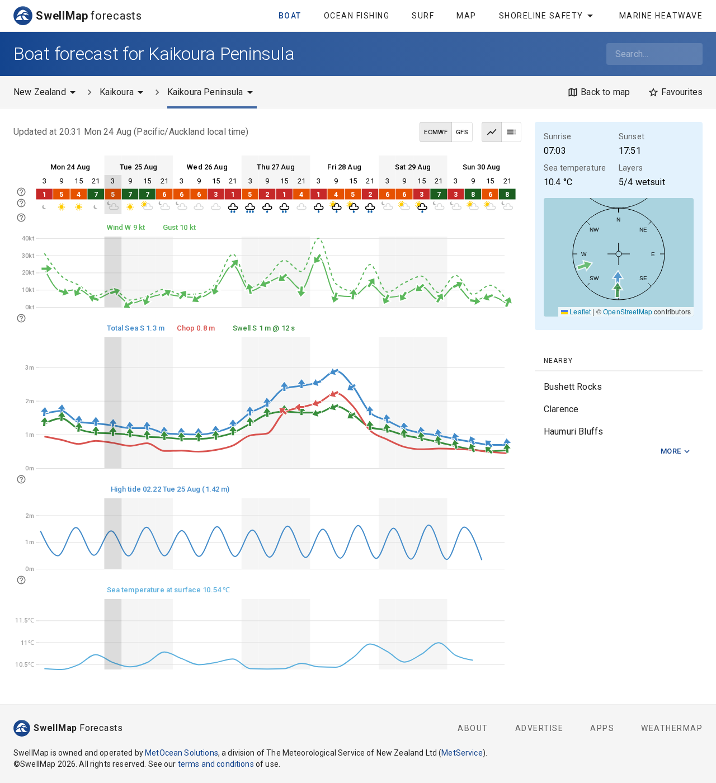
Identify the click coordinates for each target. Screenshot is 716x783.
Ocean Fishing (357, 15)
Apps (602, 728)
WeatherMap (672, 728)
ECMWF (435, 132)
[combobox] (654, 54)
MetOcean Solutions (181, 752)
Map (466, 15)
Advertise (539, 728)
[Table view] (511, 132)
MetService (462, 752)
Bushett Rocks (573, 386)
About (473, 728)
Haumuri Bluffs (573, 431)
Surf (423, 15)
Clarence (561, 409)
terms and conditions (216, 764)
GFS (462, 132)
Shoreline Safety (541, 15)
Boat (290, 15)
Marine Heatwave (661, 15)
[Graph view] (492, 132)
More (671, 451)
